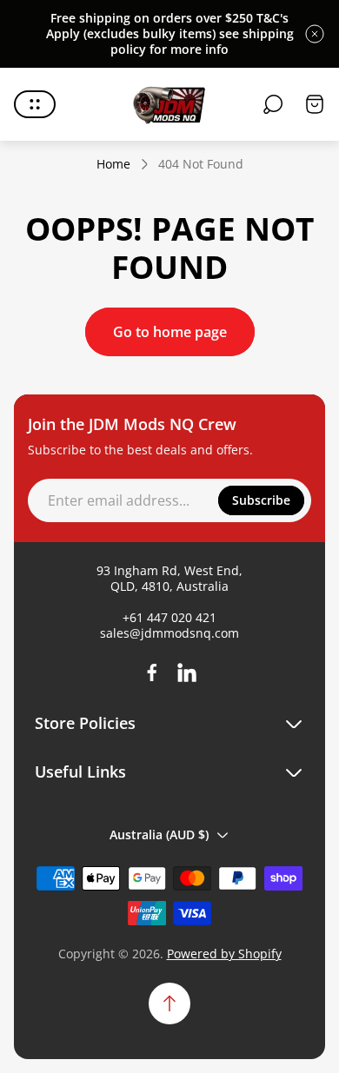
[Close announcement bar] (314, 33)
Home (113, 164)
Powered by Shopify (224, 953)
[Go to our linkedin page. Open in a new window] (186, 672)
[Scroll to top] (169, 1003)
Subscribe (261, 500)
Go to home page (170, 331)
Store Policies (85, 723)
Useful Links (80, 772)
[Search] (273, 104)
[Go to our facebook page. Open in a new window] (152, 672)
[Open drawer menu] (35, 104)
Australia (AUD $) (159, 834)
